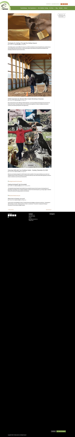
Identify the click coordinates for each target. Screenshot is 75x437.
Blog (57, 8)
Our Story (51, 8)
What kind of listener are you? (16, 199)
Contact (65, 8)
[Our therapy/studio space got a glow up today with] (52, 351)
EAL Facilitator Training (43, 8)
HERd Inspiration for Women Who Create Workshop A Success (26, 99)
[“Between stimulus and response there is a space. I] (61, 268)
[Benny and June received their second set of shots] (56, 232)
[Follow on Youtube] (65, 4)
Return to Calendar (62, 15)
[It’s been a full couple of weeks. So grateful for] (52, 234)
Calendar (61, 8)
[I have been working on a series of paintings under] (56, 375)
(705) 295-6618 (48, 3)
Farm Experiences (32, 8)
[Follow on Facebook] (61, 4)
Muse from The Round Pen (25, 185)
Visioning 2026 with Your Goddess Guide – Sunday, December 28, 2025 (28, 170)
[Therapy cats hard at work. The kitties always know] (65, 226)
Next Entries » (49, 209)
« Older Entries (11, 209)
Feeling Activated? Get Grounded (17, 184)
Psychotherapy (23, 8)
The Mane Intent (12, 44)
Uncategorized (23, 44)
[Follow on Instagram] (67, 4)
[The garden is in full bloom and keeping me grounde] (61, 331)
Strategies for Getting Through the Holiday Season (22, 43)
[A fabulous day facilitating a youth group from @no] (65, 341)
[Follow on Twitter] (63, 4)
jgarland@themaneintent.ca (56, 3)
